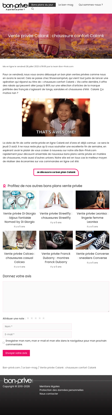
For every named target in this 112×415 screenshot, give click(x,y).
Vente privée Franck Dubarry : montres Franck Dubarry (56, 258)
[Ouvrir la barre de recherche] (32, 9)
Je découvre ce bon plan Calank (56, 172)
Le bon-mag (65, 4)
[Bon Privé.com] (16, 6)
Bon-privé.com (11, 367)
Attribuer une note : (14, 318)
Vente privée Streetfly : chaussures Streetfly (56, 216)
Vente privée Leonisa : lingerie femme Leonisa (92, 218)
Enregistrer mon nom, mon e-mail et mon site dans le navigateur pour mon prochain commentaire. (56, 342)
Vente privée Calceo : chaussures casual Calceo (19, 258)
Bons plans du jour (42, 4)
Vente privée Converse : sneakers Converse (92, 256)
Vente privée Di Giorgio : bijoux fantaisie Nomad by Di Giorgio (19, 218)
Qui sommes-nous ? (91, 4)
